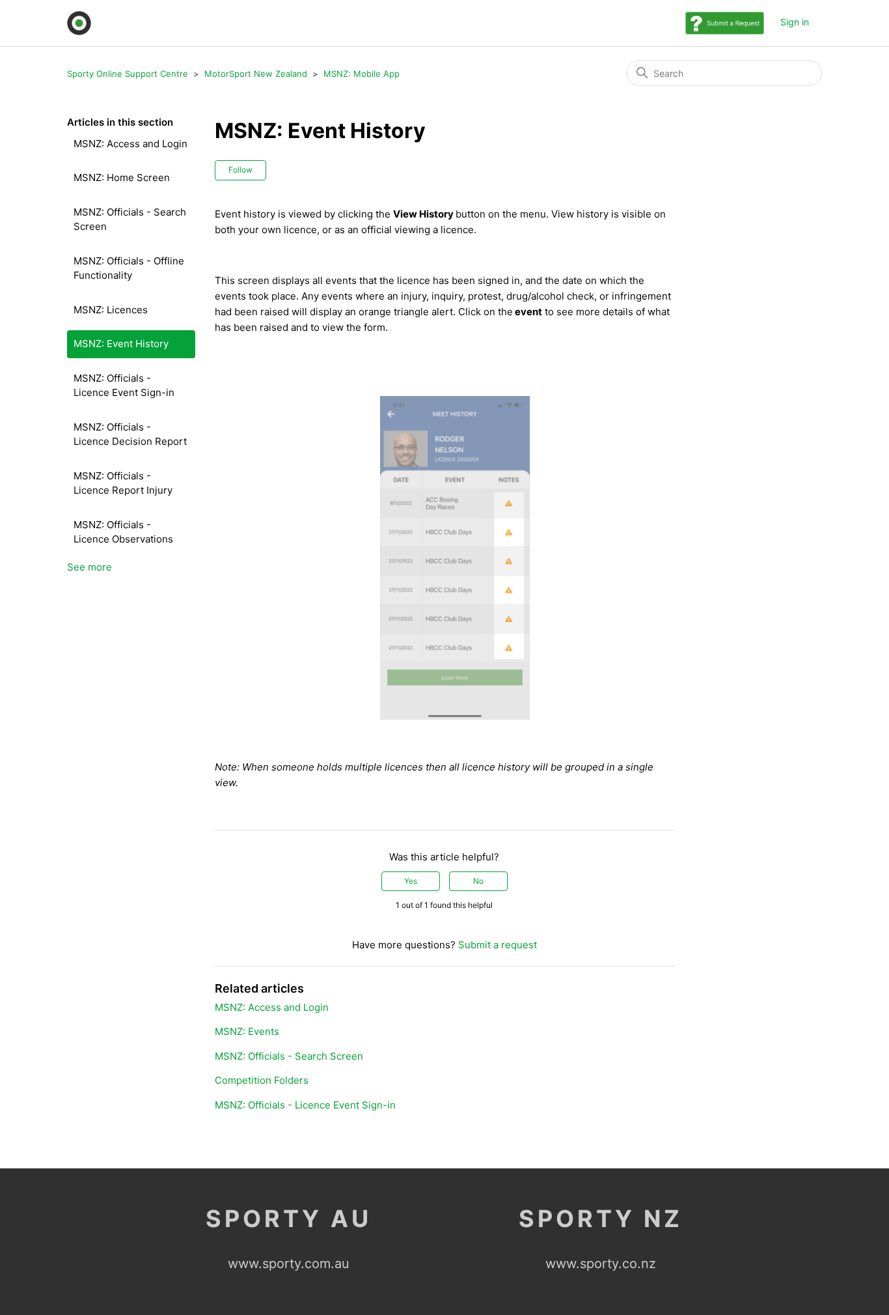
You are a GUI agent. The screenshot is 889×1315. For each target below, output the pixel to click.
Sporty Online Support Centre (127, 73)
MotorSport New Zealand (255, 73)
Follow (240, 170)
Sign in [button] (794, 21)
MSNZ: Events (247, 1031)
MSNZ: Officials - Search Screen (130, 219)
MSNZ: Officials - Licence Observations (123, 532)
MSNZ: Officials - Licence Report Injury (123, 483)
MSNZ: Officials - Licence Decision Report (130, 434)
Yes (410, 881)
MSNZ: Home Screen (122, 177)
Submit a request (497, 945)
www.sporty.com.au (288, 1263)
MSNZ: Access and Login (130, 143)
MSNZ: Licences (111, 310)
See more (89, 567)
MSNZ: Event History (121, 343)
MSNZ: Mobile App (361, 73)
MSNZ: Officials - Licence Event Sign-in (124, 385)
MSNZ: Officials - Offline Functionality (129, 268)
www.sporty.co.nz (600, 1263)
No (478, 881)
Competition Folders (261, 1080)
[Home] (79, 23)
